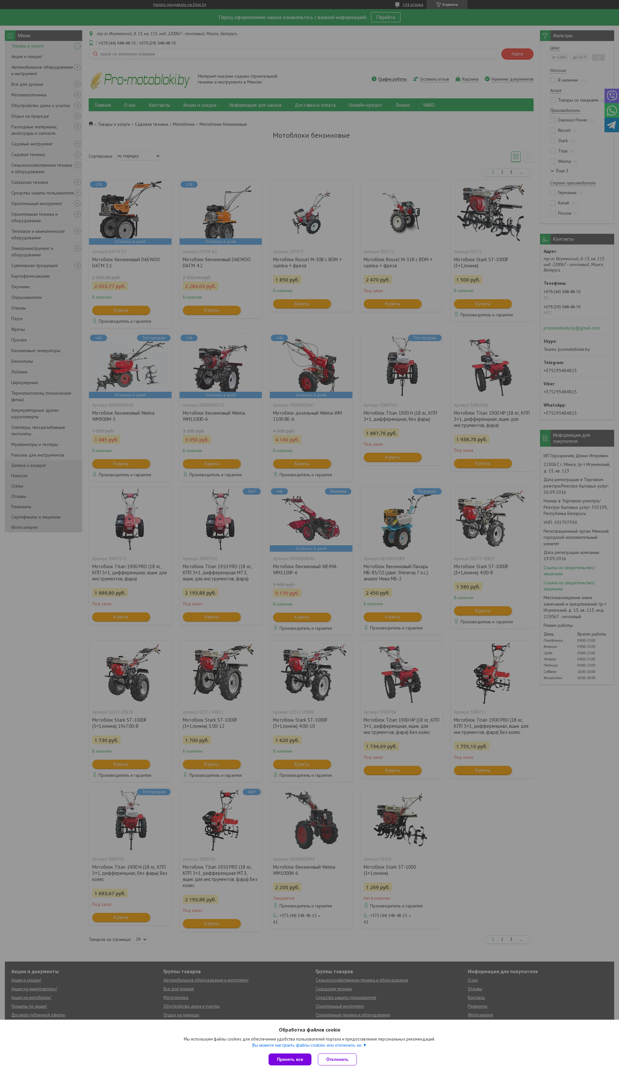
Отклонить (337, 1059)
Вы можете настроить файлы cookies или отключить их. (307, 1045)
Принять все (290, 1059)
